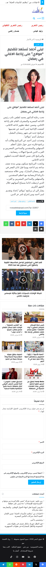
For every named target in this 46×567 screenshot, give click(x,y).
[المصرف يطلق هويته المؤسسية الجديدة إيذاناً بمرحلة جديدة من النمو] (12, 346)
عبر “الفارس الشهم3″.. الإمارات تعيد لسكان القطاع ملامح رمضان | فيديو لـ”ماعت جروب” (12, 329)
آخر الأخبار (30, 39)
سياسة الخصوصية (36, 547)
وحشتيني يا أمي (36, 520)
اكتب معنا (6, 547)
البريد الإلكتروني (37, 452)
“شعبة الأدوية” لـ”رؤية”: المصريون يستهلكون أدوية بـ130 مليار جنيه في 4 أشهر (34, 358)
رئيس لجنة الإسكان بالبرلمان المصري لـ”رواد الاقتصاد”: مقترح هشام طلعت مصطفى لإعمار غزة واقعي (34, 330)
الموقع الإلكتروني (38, 463)
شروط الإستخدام (27, 551)
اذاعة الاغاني (31, 201)
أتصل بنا (16, 551)
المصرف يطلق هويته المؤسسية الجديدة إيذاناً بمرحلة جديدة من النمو (13, 357)
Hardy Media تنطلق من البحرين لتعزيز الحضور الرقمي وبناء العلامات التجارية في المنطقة (35, 385)
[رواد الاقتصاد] (38, 10)
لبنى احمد (13, 201)
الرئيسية (38, 39)
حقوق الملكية (16, 547)
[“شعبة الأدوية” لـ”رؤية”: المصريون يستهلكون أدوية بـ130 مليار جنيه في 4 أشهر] (34, 346)
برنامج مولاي (22, 201)
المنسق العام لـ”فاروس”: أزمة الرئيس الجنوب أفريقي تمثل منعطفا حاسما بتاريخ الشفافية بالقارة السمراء (12, 385)
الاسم (41, 442)
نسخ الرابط (23, 213)
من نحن (26, 547)
